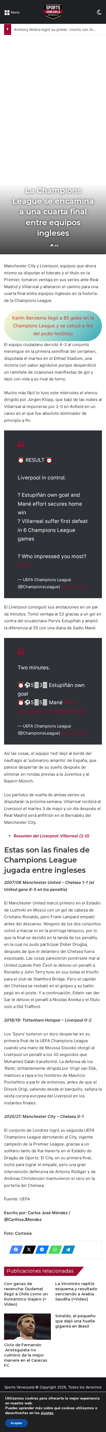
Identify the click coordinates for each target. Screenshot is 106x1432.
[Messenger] (40, 1250)
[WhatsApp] (53, 1250)
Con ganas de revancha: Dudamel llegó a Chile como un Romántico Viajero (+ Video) (26, 1294)
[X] (27, 1250)
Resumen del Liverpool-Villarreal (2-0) (51, 835)
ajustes (47, 1413)
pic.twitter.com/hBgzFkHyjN (52, 711)
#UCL (25, 565)
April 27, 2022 (74, 586)
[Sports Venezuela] (53, 12)
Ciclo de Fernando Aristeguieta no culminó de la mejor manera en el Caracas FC (25, 1355)
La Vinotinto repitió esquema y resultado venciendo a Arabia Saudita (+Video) (76, 1291)
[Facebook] (14, 1250)
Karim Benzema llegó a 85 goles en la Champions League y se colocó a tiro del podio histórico (53, 325)
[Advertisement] (53, 90)
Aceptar (16, 1423)
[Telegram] (66, 1250)
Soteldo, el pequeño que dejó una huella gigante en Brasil (75, 1321)
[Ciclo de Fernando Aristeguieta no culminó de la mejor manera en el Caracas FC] (27, 1327)
